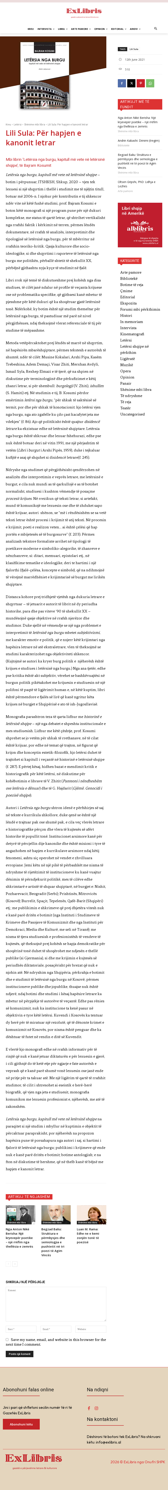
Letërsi (18, 124)
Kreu (8, 124)
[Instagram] (96, 1408)
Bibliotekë (123, 145)
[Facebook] (122, 83)
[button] (156, 29)
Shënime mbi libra (34, 124)
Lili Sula (134, 49)
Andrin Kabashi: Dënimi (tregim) (139, 140)
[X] (131, 83)
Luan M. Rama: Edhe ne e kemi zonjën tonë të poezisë (88, 1235)
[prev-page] (8, 1264)
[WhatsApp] (150, 83)
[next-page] (14, 1264)
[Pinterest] (141, 83)
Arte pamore (125, 191)
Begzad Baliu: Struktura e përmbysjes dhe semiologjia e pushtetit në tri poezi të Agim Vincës (53, 1242)
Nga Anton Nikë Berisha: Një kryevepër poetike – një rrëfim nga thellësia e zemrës (19, 1237)
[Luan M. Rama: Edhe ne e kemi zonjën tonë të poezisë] (91, 1214)
